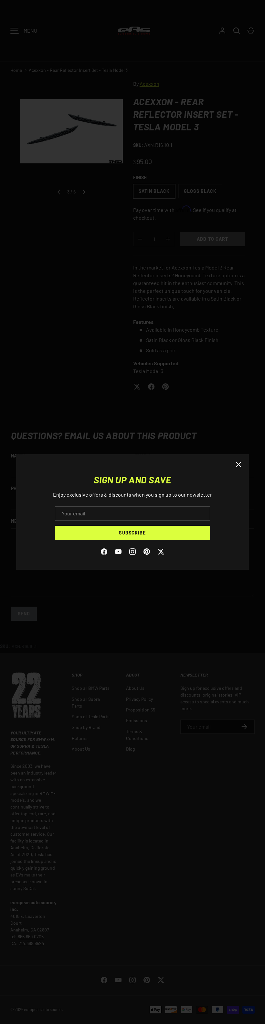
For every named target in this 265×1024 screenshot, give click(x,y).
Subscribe (132, 532)
